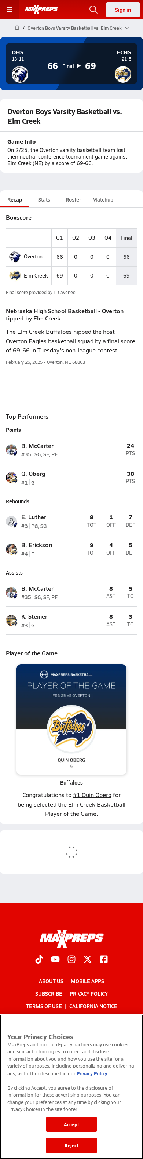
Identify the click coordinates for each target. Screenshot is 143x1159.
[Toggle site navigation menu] (9, 9)
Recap (14, 199)
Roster (73, 199)
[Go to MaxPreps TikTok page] (39, 960)
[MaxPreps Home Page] (17, 28)
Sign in (123, 9)
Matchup (102, 199)
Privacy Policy (89, 993)
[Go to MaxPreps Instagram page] (71, 960)
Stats (44, 199)
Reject (72, 1145)
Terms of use (44, 1006)
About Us (51, 981)
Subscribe (48, 993)
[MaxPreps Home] (41, 9)
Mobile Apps (87, 981)
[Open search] (93, 9)
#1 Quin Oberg (92, 794)
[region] (71, 1086)
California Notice (93, 1006)
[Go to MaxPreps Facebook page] (103, 960)
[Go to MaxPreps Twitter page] (87, 960)
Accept (71, 1124)
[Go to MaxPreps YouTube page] (55, 960)
